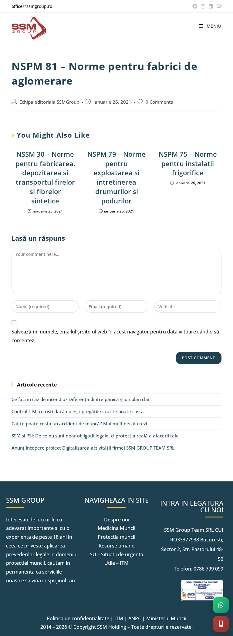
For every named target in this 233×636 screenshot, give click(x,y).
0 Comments (159, 102)
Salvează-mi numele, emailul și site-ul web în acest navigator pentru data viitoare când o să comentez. (115, 336)
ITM (118, 618)
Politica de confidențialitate (78, 618)
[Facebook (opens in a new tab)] (195, 6)
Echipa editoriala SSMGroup (49, 102)
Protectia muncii (116, 537)
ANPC (134, 618)
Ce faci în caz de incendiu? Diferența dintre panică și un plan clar (81, 399)
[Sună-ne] (221, 624)
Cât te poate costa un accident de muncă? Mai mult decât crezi (79, 423)
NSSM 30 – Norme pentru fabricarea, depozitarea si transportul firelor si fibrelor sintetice (45, 177)
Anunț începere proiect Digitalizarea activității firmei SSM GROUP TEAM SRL (93, 448)
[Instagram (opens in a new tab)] (203, 6)
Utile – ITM (116, 563)
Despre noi (116, 519)
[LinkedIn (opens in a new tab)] (211, 6)
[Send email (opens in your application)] (218, 6)
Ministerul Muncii (166, 618)
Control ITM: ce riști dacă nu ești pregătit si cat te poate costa (78, 411)
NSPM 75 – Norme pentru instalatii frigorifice (188, 163)
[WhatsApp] (221, 605)
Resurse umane (116, 545)
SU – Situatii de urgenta (116, 554)
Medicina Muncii (116, 528)
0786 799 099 (208, 568)
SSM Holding (111, 627)
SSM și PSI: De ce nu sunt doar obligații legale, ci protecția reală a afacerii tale (95, 436)
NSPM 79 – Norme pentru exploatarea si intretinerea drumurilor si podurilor (116, 177)
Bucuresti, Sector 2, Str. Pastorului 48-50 (192, 549)
